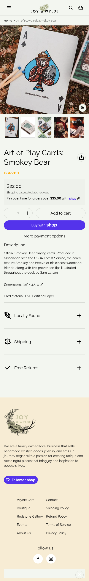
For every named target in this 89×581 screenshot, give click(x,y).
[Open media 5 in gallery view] (77, 127)
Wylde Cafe (26, 500)
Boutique (23, 508)
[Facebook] (38, 559)
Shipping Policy (57, 508)
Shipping (12, 192)
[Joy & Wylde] (44, 7)
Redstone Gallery (30, 516)
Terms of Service (58, 525)
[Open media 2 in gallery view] (28, 127)
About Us (24, 533)
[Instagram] (51, 559)
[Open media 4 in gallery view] (61, 127)
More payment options (44, 236)
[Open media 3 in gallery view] (44, 127)
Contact (52, 500)
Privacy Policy (56, 533)
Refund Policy (56, 516)
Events (22, 525)
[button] (71, 8)
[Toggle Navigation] (8, 8)
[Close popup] (79, 575)
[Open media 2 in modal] (44, 69)
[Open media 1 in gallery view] (12, 127)
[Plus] (27, 213)
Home (8, 20)
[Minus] (8, 213)
